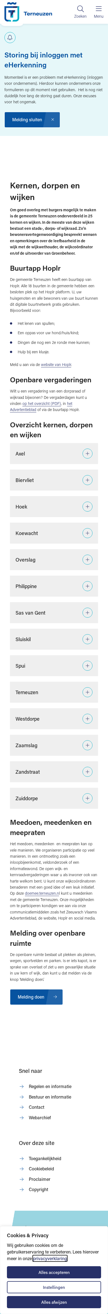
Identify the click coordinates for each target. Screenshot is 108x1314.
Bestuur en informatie (50, 1097)
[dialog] (54, 1270)
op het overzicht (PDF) (41, 403)
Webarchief (40, 1117)
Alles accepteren (54, 1272)
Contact (36, 1107)
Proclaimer (39, 1179)
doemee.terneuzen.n (42, 893)
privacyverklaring (50, 1258)
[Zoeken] (80, 12)
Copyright (38, 1189)
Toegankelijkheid (45, 1158)
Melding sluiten (27, 119)
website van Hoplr (56, 364)
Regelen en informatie (50, 1086)
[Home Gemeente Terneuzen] (28, 12)
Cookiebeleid (41, 1168)
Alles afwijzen (54, 1302)
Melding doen (31, 997)
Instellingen (54, 1287)
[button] (54, 453)
